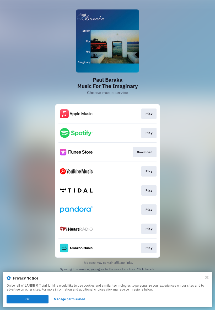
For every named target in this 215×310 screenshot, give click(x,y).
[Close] (207, 277)
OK (27, 299)
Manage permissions (69, 299)
